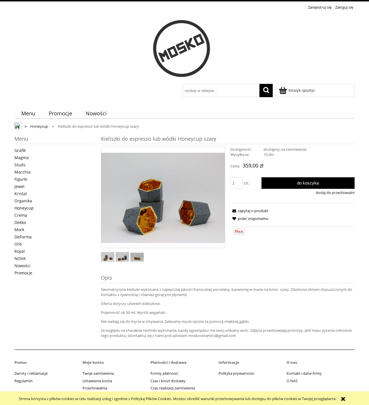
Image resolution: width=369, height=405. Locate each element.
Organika (23, 201)
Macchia (22, 172)
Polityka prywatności (236, 373)
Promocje (23, 273)
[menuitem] (28, 113)
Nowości (22, 265)
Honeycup (24, 208)
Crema (20, 215)
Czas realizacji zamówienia (172, 388)
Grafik (20, 150)
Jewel (19, 186)
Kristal (20, 193)
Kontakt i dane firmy (304, 373)
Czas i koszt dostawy (168, 380)
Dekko (20, 222)
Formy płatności (164, 373)
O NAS (292, 380)
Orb (18, 244)
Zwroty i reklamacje (31, 373)
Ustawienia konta (97, 380)
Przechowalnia (94, 388)
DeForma (23, 237)
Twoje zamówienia (98, 373)
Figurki (20, 179)
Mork (19, 229)
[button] (249, 210)
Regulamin (23, 380)
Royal (19, 251)
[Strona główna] (184, 47)
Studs (19, 164)
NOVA (20, 258)
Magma (21, 157)
